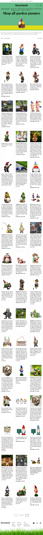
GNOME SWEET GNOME (15, 1)
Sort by (2, 38)
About (13, 524)
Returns (19, 522)
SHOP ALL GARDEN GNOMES (27, 1)
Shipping (14, 525)
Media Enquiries (27, 525)
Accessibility (26, 524)
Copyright (19, 524)
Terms (25, 522)
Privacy (18, 525)
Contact (13, 522)
